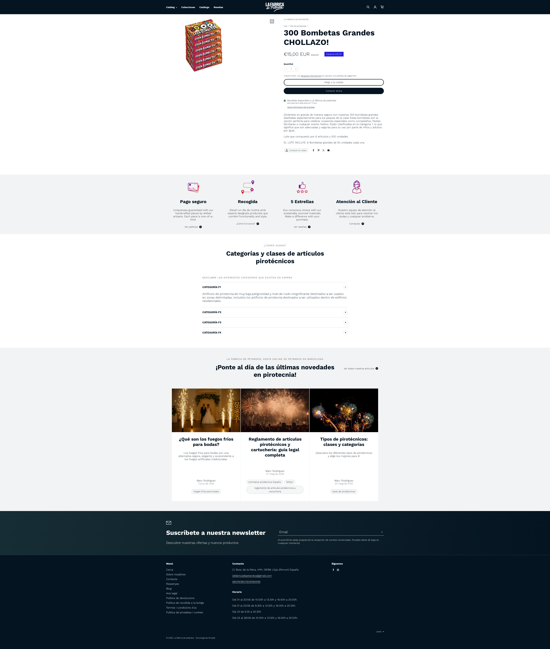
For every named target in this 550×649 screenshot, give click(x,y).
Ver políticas (191, 226)
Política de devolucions (180, 598)
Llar (285, 26)
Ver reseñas (300, 226)
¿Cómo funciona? (245, 223)
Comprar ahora (334, 90)
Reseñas (218, 7)
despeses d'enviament (311, 76)
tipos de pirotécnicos (343, 491)
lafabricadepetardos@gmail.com (252, 575)
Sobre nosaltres (175, 574)
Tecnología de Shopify (205, 638)
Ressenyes (172, 583)
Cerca (169, 569)
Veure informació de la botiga (301, 107)
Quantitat (288, 64)
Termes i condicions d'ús (181, 607)
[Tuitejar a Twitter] (323, 150)
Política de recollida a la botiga (185, 602)
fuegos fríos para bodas (206, 491)
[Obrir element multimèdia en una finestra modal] (272, 21)
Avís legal (171, 593)
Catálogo (204, 7)
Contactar (354, 223)
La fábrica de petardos (184, 638)
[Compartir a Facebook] (313, 150)
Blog (168, 588)
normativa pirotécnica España (264, 482)
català (378, 631)
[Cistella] (382, 7)
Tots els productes (298, 26)
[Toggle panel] (345, 287)
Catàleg (170, 7)
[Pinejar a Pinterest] (318, 150)
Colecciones (188, 7)
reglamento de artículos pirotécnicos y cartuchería (275, 490)
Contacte (171, 579)
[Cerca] (368, 7)
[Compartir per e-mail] (328, 150)
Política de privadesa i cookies (184, 612)
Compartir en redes (297, 150)
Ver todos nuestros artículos (359, 368)
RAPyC (289, 482)
